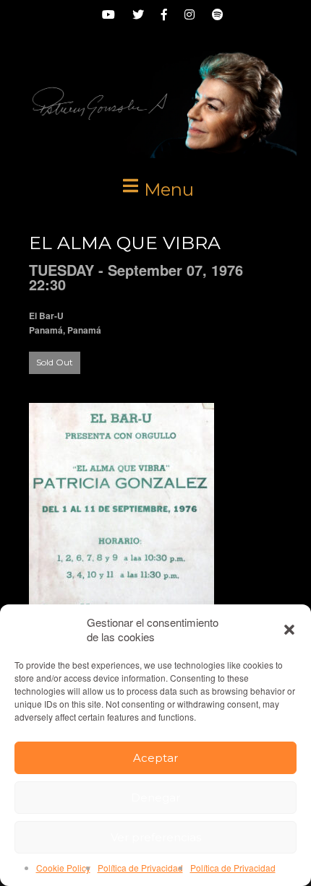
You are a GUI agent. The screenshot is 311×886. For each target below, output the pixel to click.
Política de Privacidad (140, 867)
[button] (289, 629)
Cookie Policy (63, 867)
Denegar (155, 797)
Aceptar (155, 758)
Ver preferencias (156, 837)
